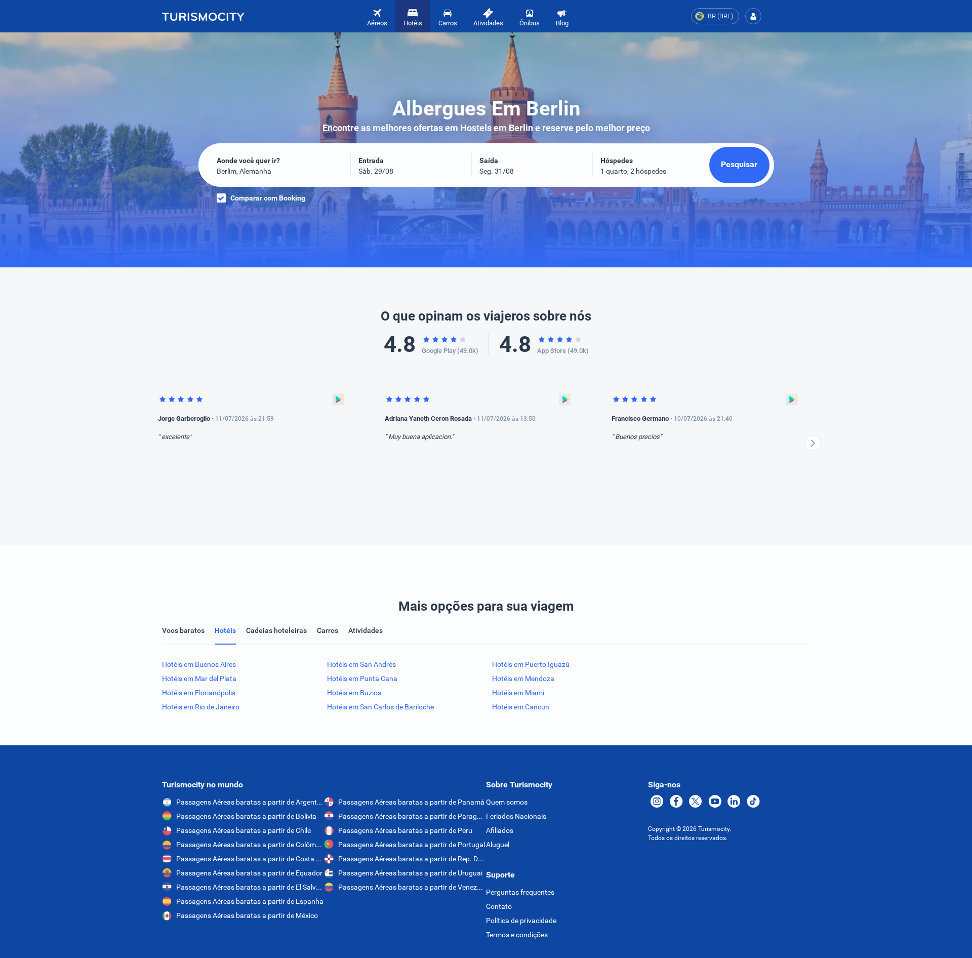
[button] (753, 16)
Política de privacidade (521, 920)
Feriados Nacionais (516, 816)
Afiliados (499, 830)
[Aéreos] (203, 16)
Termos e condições (517, 935)
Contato (499, 906)
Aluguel (497, 845)
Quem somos (507, 802)
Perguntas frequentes (520, 892)
